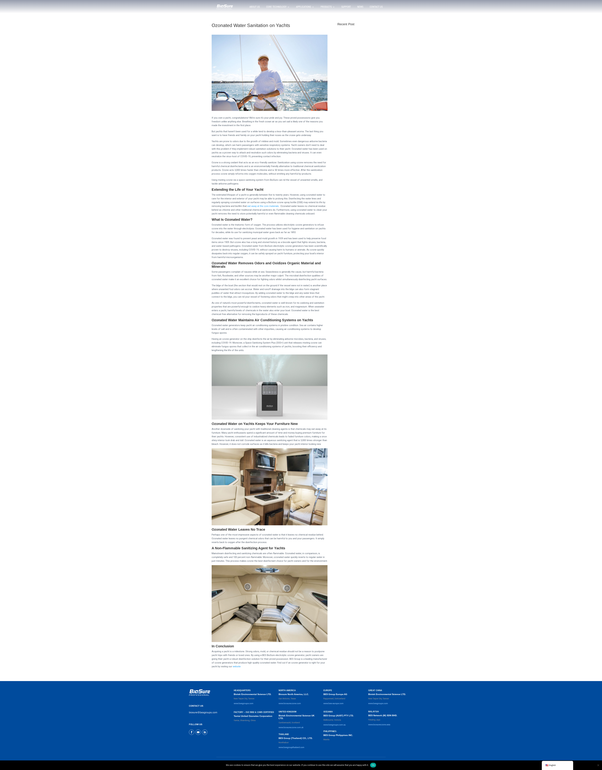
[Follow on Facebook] (191, 732)
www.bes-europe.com (333, 703)
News (360, 6)
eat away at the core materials (263, 206)
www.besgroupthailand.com (291, 747)
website (237, 666)
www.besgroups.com (243, 703)
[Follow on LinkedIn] (204, 732)
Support (346, 6)
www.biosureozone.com (290, 703)
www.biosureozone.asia (379, 724)
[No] (598, 765)
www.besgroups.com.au (334, 725)
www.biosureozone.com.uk (291, 727)
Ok (373, 765)
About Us (254, 6)
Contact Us (376, 6)
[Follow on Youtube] (198, 732)
